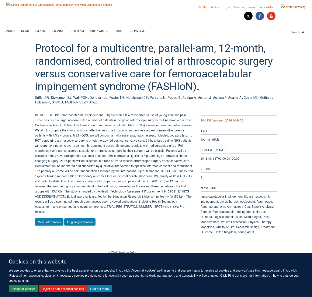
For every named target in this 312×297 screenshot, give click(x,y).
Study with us (99, 31)
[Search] (303, 31)
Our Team (77, 31)
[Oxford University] (290, 6)
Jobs (118, 31)
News (25, 31)
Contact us (239, 7)
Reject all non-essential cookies (63, 289)
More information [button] (49, 222)
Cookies (215, 7)
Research (58, 31)
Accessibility (266, 7)
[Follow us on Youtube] (271, 16)
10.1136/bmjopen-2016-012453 (222, 120)
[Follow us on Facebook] (260, 16)
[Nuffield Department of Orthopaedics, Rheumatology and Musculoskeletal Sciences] (59, 3)
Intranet (252, 7)
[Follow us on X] (248, 16)
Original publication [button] (80, 222)
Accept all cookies (23, 289)
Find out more (99, 289)
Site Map (202, 7)
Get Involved (137, 31)
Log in (226, 7)
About (10, 31)
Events (40, 31)
